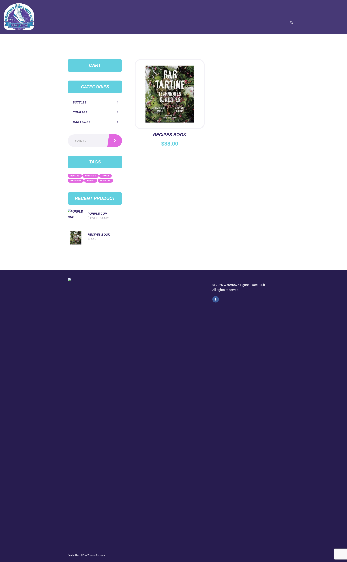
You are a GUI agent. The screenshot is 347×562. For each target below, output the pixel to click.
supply (90, 181)
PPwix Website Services (93, 555)
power (105, 176)
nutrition (90, 176)
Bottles (80, 102)
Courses (80, 112)
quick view (170, 100)
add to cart (170, 89)
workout (105, 181)
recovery (75, 181)
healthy (74, 176)
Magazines (81, 122)
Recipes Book (169, 134)
